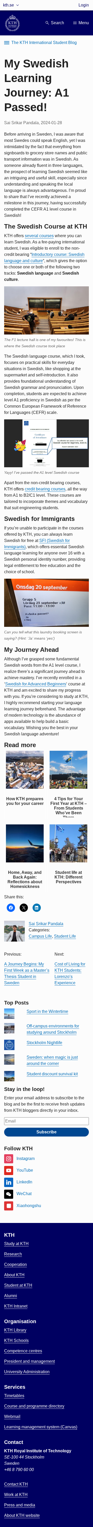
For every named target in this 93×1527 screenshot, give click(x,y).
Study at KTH (16, 1243)
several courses (39, 236)
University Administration (27, 1372)
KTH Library (15, 1330)
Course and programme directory (34, 1406)
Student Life (65, 936)
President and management (29, 1361)
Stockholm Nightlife (44, 1042)
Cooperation (15, 1264)
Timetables (14, 1395)
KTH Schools (16, 1340)
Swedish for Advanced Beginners (35, 684)
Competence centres (23, 1351)
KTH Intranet (15, 1306)
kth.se (8, 5)
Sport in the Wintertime (47, 1011)
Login (84, 5)
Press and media (19, 1505)
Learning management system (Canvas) (40, 1427)
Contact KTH (16, 1484)
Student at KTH (18, 1285)
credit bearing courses (45, 489)
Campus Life (40, 936)
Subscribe (46, 1132)
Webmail (12, 1416)
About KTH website (22, 1515)
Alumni (10, 1295)
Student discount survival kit (52, 1074)
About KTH (14, 1275)
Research (13, 1254)
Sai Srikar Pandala (46, 924)
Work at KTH (16, 1494)
